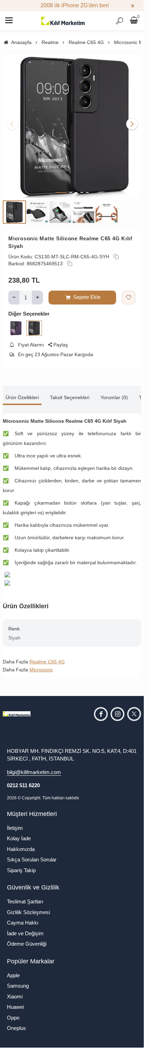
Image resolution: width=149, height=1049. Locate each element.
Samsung (18, 980)
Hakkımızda (21, 844)
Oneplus (16, 1023)
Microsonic (41, 664)
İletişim (15, 823)
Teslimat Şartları (25, 896)
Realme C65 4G (47, 656)
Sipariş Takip (21, 865)
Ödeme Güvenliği (26, 938)
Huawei (15, 1002)
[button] (61, 187)
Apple (13, 970)
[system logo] (63, 21)
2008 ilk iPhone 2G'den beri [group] (72, 5)
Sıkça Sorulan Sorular (31, 854)
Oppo (13, 1012)
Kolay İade (19, 833)
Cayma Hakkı (22, 917)
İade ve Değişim (25, 928)
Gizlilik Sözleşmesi (28, 907)
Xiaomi (15, 991)
